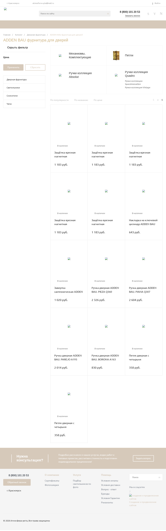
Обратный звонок (16, 482)
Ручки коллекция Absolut (80, 75)
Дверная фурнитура (17, 79)
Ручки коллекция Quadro (136, 73)
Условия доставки (110, 485)
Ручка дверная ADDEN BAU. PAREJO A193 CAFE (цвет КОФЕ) (68, 359)
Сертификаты (52, 480)
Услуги (77, 475)
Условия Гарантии (110, 498)
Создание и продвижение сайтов (142, 504)
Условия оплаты (109, 480)
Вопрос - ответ (108, 489)
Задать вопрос (143, 458)
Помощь (106, 475)
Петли (129, 55)
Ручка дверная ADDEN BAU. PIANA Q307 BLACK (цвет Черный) (142, 291)
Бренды (105, 493)
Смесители (12, 96)
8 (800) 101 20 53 (130, 12)
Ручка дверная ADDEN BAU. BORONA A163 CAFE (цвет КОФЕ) (105, 359)
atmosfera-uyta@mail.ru (43, 3)
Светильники (13, 87)
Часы (9, 104)
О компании (52, 475)
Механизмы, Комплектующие (80, 55)
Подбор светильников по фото (82, 483)
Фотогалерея (52, 485)
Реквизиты (107, 502)
